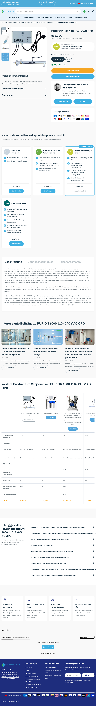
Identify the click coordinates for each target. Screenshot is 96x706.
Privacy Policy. (69, 682)
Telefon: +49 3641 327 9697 (10, 5)
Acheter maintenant (73, 76)
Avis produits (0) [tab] (7, 637)
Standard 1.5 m (58, 59)
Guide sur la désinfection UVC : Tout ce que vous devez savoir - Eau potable (16, 352)
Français (72, 3)
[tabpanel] (48, 287)
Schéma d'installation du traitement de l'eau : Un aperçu (45, 352)
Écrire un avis (48, 647)
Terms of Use (87, 680)
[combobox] (48, 11)
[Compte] (89, 11)
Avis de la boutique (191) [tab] (21, 637)
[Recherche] (78, 11)
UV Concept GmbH (12, 701)
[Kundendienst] (84, 11)
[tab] (13, 262)
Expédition (62, 38)
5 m (68, 59)
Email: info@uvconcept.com (10, 2)
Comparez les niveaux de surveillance (71, 48)
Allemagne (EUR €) (87, 3)
